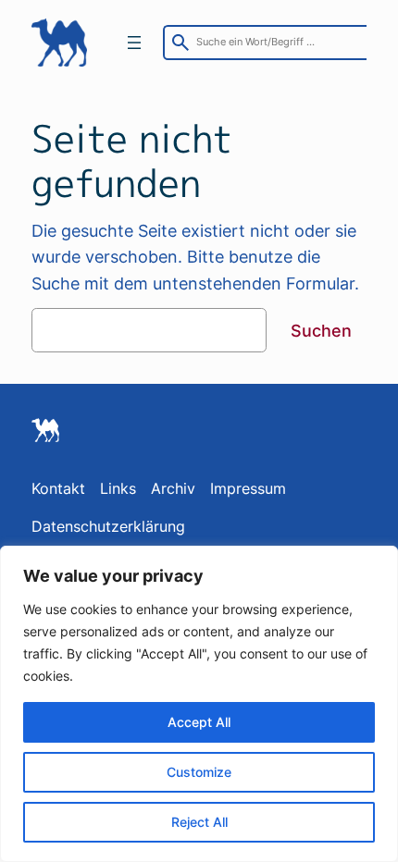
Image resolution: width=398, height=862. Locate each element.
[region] (199, 704)
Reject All (199, 822)
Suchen (321, 330)
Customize (199, 772)
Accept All (199, 722)
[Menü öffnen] (134, 42)
